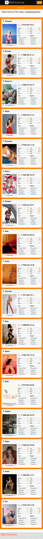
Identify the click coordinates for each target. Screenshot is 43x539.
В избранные (9, 45)
